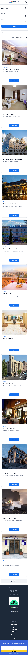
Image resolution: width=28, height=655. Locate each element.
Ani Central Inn (8, 383)
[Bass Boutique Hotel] (14, 411)
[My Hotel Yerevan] (14, 97)
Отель (4, 112)
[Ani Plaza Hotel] (14, 322)
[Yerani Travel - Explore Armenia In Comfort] (14, 2)
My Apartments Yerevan (11, 69)
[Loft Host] (14, 546)
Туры (14, 627)
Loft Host (6, 563)
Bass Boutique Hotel (9, 428)
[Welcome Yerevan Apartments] (14, 142)
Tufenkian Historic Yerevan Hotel (13, 204)
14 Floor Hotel (7, 294)
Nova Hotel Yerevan (9, 518)
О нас (14, 638)
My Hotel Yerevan (8, 114)
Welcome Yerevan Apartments (12, 159)
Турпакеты (14, 631)
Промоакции (14, 634)
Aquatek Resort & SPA (10, 249)
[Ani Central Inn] (14, 367)
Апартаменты (6, 67)
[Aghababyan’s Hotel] (14, 456)
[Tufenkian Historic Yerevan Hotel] (14, 187)
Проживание (14, 624)
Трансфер (14, 629)
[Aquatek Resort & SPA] (14, 232)
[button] (2, 2)
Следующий (13, 581)
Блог (14, 636)
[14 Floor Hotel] (14, 277)
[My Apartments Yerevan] (14, 52)
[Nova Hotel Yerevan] (14, 501)
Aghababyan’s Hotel (9, 473)
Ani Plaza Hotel (8, 338)
